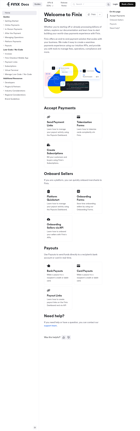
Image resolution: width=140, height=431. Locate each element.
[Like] (64, 337)
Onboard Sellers (116, 20)
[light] (108, 4)
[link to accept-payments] (43, 108)
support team (50, 326)
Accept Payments (117, 16)
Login (115, 4)
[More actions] (100, 14)
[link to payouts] (43, 248)
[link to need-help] (43, 316)
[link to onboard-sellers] (43, 174)
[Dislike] (68, 337)
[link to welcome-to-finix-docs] (43, 15)
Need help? (115, 28)
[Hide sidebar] (35, 427)
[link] (19, 74)
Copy (93, 14)
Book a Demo (127, 4)
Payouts (113, 24)
